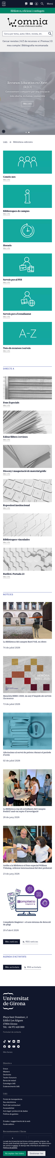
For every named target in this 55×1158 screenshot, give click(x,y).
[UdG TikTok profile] (4, 1041)
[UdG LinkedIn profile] (18, 1041)
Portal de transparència (12, 1099)
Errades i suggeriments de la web (16, 1121)
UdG (5, 142)
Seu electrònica (9, 1102)
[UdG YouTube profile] (13, 1046)
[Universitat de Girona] (16, 1001)
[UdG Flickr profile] (9, 1046)
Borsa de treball (9, 1081)
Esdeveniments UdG (11, 1086)
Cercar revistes (11, 41)
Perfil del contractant (11, 1105)
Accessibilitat (8, 1108)
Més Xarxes (7, 1052)
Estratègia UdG (9, 1083)
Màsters (6, 1072)
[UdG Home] (4, 4)
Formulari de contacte (12, 1032)
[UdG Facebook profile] (4, 1046)
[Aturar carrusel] (3, 131)
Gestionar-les (36, 1153)
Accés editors (8, 1124)
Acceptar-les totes (14, 1153)
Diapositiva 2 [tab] (28, 132)
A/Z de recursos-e (29, 41)
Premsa (45, 41)
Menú (50, 4)
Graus (5, 1069)
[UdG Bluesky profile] (9, 1041)
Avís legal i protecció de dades (15, 1111)
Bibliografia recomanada (35, 45)
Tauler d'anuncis (9, 1078)
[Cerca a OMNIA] (50, 33)
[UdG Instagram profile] (13, 1041)
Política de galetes (10, 1114)
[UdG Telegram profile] (18, 1046)
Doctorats (7, 1075)
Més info (27, 104)
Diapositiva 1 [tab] (26, 132)
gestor (15, 1146)
